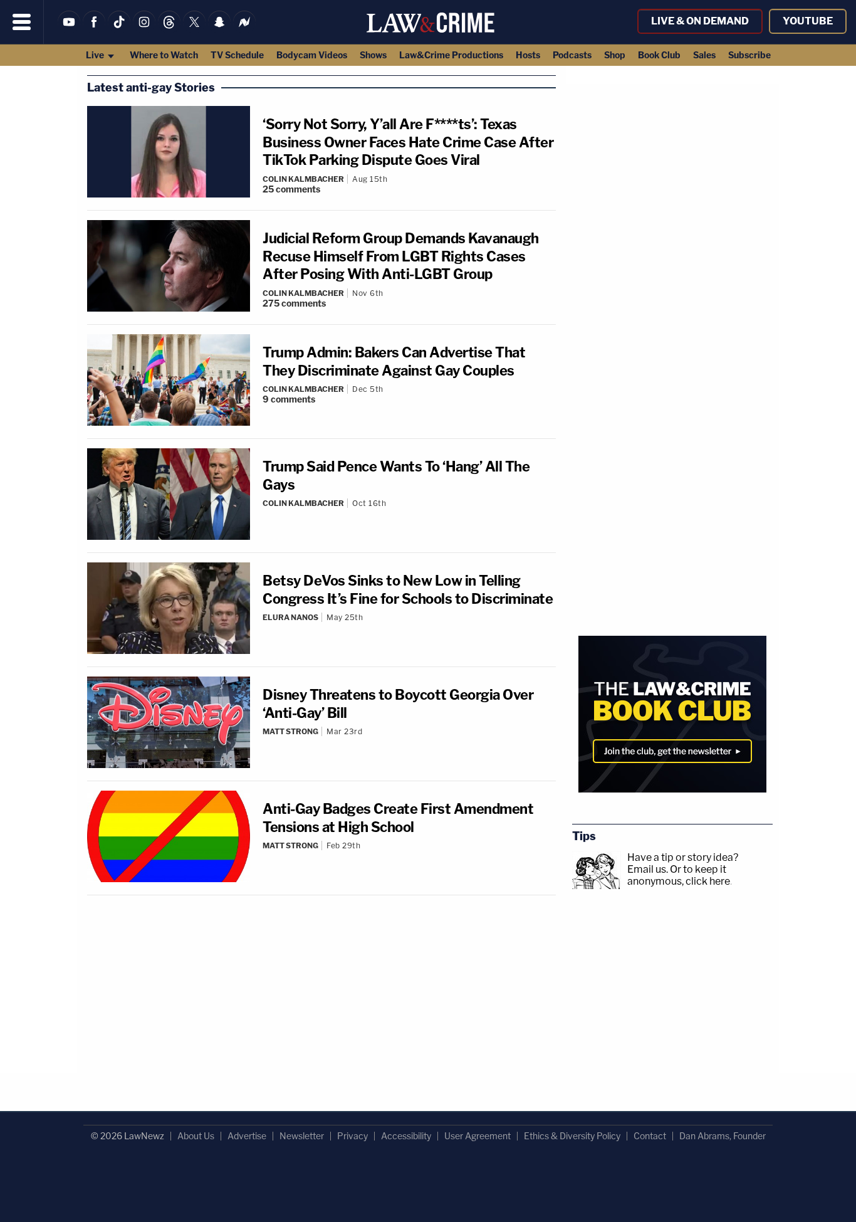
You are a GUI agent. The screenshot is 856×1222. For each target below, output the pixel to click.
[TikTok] (119, 30)
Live (96, 55)
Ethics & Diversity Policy (572, 1135)
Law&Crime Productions (451, 55)
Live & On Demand (700, 21)
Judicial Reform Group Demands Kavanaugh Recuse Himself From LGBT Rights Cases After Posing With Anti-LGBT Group (401, 256)
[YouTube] (69, 30)
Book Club (659, 55)
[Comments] (409, 513)
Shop (614, 55)
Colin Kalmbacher (303, 179)
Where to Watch (164, 55)
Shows (373, 55)
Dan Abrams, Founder (722, 1135)
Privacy (352, 1135)
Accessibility (406, 1135)
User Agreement (477, 1135)
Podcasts (572, 55)
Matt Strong (290, 731)
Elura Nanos (290, 617)
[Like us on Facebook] (94, 30)
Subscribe (749, 55)
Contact (650, 1135)
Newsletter (301, 1135)
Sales (704, 55)
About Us (195, 1135)
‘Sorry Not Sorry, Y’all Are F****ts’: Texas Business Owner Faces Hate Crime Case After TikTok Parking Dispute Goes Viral (408, 142)
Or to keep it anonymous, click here (678, 875)
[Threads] (169, 30)
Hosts (528, 55)
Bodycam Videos (311, 55)
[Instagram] (144, 30)
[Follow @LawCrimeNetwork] (194, 30)
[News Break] (244, 30)
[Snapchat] (219, 30)
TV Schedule (237, 55)
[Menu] (22, 22)
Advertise (246, 1135)
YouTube (808, 21)
